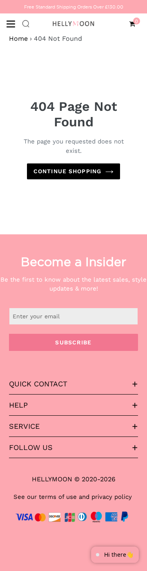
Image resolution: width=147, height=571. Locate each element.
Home (18, 38)
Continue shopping (67, 171)
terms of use (58, 496)
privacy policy (111, 496)
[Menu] (14, 23)
